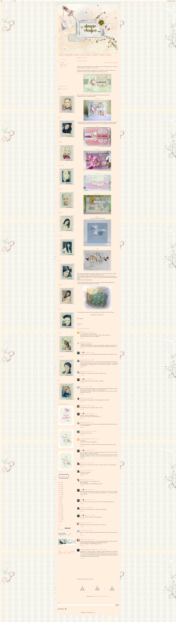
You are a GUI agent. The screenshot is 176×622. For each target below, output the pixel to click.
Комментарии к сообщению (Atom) (101, 596)
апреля (59, 482)
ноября (59, 490)
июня (59, 500)
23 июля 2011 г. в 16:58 (88, 398)
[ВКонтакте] (66, 609)
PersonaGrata (98, 98)
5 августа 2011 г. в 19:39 (88, 470)
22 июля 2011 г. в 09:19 (88, 371)
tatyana (81, 371)
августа (60, 496)
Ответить (82, 338)
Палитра (72, 551)
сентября (60, 494)
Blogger (93, 612)
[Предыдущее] (112, 592)
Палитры (88, 54)
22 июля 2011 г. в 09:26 (89, 379)
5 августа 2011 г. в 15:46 (88, 463)
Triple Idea (102, 54)
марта (59, 484)
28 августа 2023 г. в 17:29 (100, 549)
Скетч (79, 325)
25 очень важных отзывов (111, 62)
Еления (97, 126)
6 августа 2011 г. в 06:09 (89, 499)
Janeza (97, 173)
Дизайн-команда (69, 54)
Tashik (81, 539)
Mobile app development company (87, 549)
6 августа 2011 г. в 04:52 (89, 489)
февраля (60, 507)
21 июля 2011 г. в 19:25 (89, 352)
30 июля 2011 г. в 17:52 (95, 438)
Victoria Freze (83, 431)
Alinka (81, 342)
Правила (76, 54)
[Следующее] (82, 592)
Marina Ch (97, 193)
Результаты (62, 553)
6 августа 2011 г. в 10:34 (89, 522)
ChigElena (97, 217)
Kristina (82, 522)
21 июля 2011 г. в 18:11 (88, 342)
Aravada (82, 360)
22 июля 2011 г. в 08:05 (89, 360)
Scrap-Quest (95, 54)
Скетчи (82, 54)
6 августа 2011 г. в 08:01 (89, 515)
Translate (68, 534)
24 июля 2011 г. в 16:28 (89, 405)
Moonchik (82, 405)
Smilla (81, 398)
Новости (65, 551)
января (59, 486)
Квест (59, 551)
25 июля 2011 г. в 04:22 (89, 413)
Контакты (109, 54)
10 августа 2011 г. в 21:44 (88, 539)
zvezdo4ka (97, 149)
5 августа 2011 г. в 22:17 (89, 479)
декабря (60, 488)
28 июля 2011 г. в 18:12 (88, 422)
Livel (81, 352)
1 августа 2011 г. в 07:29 (89, 450)
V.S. (81, 386)
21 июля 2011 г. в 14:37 (90, 332)
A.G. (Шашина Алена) (85, 438)
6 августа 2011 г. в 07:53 (88, 507)
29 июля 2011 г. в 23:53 (91, 431)
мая (59, 502)
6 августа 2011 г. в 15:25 (87, 530)
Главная (61, 54)
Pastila (81, 479)
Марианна (82, 332)
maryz (81, 463)
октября (60, 492)
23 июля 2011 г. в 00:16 (87, 386)
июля (59, 498)
